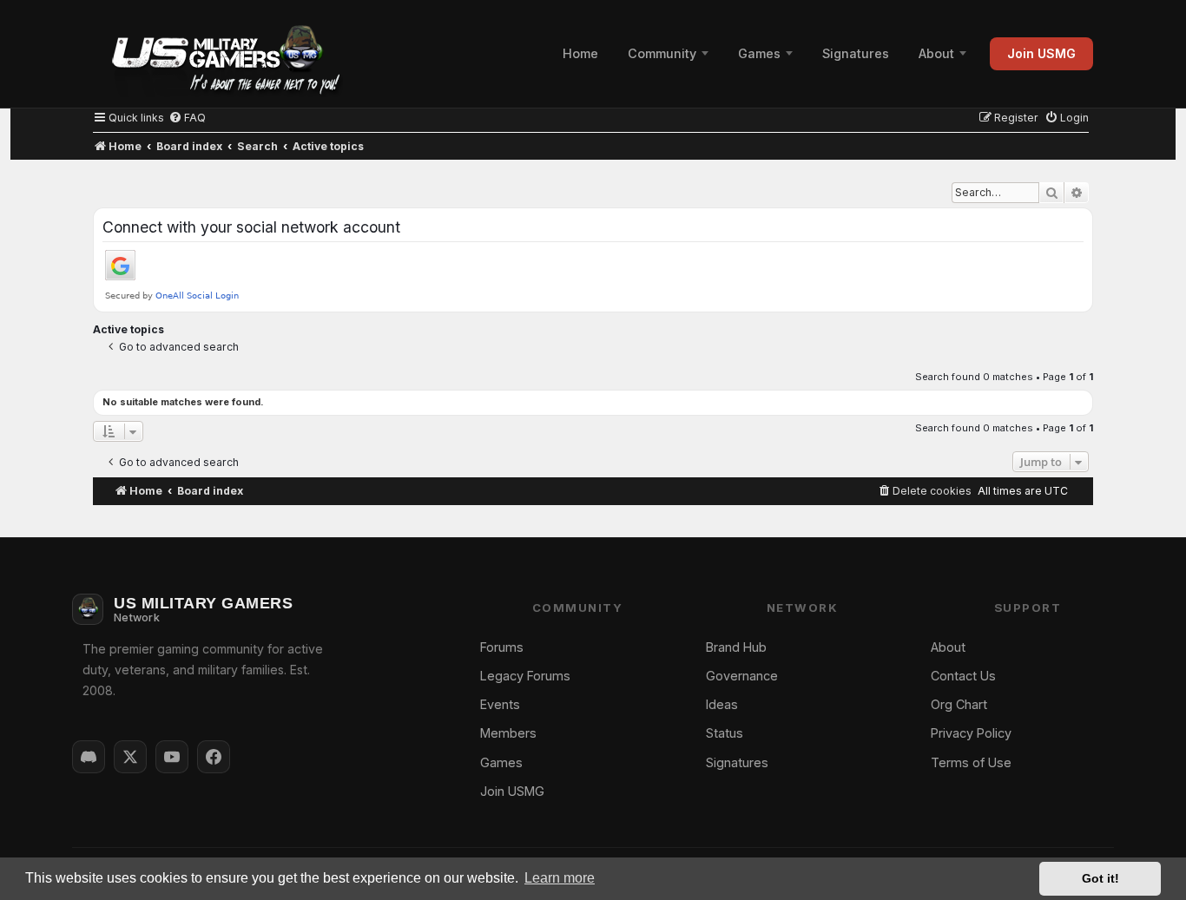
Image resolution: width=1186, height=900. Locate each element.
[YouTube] (171, 756)
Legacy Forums (525, 675)
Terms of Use (971, 762)
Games (759, 53)
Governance (742, 675)
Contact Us (963, 675)
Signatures (855, 53)
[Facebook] (213, 756)
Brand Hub (736, 647)
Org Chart (959, 704)
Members (508, 733)
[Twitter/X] (130, 756)
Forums (502, 647)
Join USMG (1041, 53)
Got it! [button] (1100, 878)
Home (580, 53)
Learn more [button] (559, 877)
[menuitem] (187, 117)
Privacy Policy (971, 733)
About (936, 53)
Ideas (722, 704)
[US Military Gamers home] (218, 53)
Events (500, 704)
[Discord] (88, 756)
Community (662, 53)
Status (724, 733)
